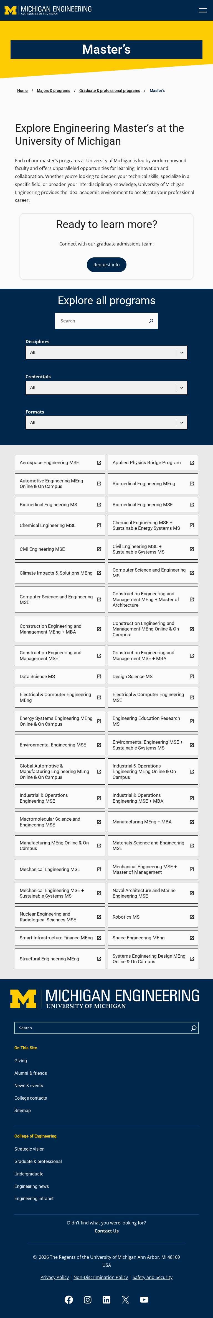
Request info (106, 265)
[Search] (151, 321)
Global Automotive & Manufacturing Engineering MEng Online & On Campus (54, 771)
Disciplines (37, 341)
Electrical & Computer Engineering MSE (148, 697)
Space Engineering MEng (139, 937)
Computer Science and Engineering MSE (56, 599)
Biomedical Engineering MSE (143, 504)
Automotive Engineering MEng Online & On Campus (51, 483)
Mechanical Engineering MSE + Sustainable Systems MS (52, 893)
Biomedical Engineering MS (48, 504)
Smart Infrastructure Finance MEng (56, 937)
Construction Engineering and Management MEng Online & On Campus (146, 629)
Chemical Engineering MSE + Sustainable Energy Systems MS (146, 525)
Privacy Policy (54, 1277)
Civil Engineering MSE (42, 549)
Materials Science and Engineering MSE (148, 845)
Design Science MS (133, 676)
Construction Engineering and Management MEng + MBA (51, 629)
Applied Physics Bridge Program (147, 462)
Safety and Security (153, 1277)
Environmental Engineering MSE (53, 745)
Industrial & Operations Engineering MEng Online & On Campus (144, 771)
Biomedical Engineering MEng (144, 483)
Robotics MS (126, 917)
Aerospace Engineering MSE (49, 462)
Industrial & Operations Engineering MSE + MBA (138, 798)
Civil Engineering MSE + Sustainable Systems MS (138, 549)
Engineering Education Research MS (146, 721)
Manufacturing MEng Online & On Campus (54, 845)
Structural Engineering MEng (49, 959)
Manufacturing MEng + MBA (142, 822)
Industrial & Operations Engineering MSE (44, 798)
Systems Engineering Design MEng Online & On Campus (149, 959)
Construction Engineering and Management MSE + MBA (143, 655)
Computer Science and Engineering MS (149, 572)
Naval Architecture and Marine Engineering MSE (144, 893)
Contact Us (107, 1231)
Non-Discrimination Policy (100, 1277)
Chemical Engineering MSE (48, 525)
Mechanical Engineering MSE (50, 869)
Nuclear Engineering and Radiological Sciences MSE (48, 916)
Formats (35, 412)
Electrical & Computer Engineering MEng (55, 697)
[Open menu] (203, 10)
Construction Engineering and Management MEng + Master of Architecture (146, 599)
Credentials (38, 377)
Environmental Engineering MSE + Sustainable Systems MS (148, 745)
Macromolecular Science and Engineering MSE (50, 822)
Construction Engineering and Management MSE (51, 655)
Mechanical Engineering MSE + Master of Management (145, 869)
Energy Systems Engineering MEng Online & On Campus (56, 721)
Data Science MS (37, 676)
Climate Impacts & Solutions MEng (56, 573)
